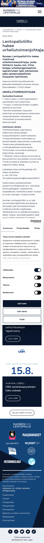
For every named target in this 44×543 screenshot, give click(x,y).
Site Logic (28, 540)
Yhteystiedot (8, 506)
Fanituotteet (8, 520)
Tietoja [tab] (37, 228)
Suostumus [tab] (8, 228)
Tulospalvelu (8, 502)
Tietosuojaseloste (22, 537)
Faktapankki (8, 509)
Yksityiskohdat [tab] (22, 228)
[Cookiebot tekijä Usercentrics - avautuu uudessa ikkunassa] (31, 221)
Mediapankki (8, 517)
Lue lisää (13, 339)
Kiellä (22, 319)
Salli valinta (22, 311)
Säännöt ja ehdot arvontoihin (16, 513)
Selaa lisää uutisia (22, 413)
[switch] (37, 277)
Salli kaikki (22, 304)
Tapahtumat (8, 495)
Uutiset (5, 498)
